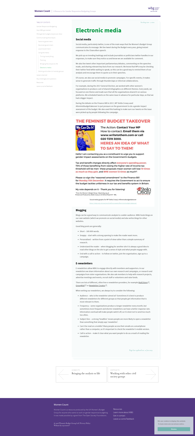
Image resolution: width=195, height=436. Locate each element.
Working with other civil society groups (51, 71)
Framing (43, 60)
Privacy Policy (85, 423)
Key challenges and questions (46, 79)
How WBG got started (44, 30)
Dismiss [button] (174, 429)
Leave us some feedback (45, 86)
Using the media (43, 53)
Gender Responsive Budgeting (47, 26)
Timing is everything (46, 56)
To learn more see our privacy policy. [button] (171, 424)
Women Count (42, 11)
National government (45, 41)
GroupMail (80, 285)
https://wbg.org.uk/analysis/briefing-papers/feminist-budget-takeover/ (113, 203)
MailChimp (143, 282)
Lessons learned (42, 75)
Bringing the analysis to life (49, 64)
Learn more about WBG (123, 412)
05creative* (66, 425)
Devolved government (45, 45)
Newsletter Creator (97, 285)
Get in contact (119, 416)
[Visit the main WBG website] (153, 11)
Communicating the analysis (46, 38)
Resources (40, 82)
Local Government (44, 49)
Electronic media (45, 68)
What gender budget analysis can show (49, 34)
